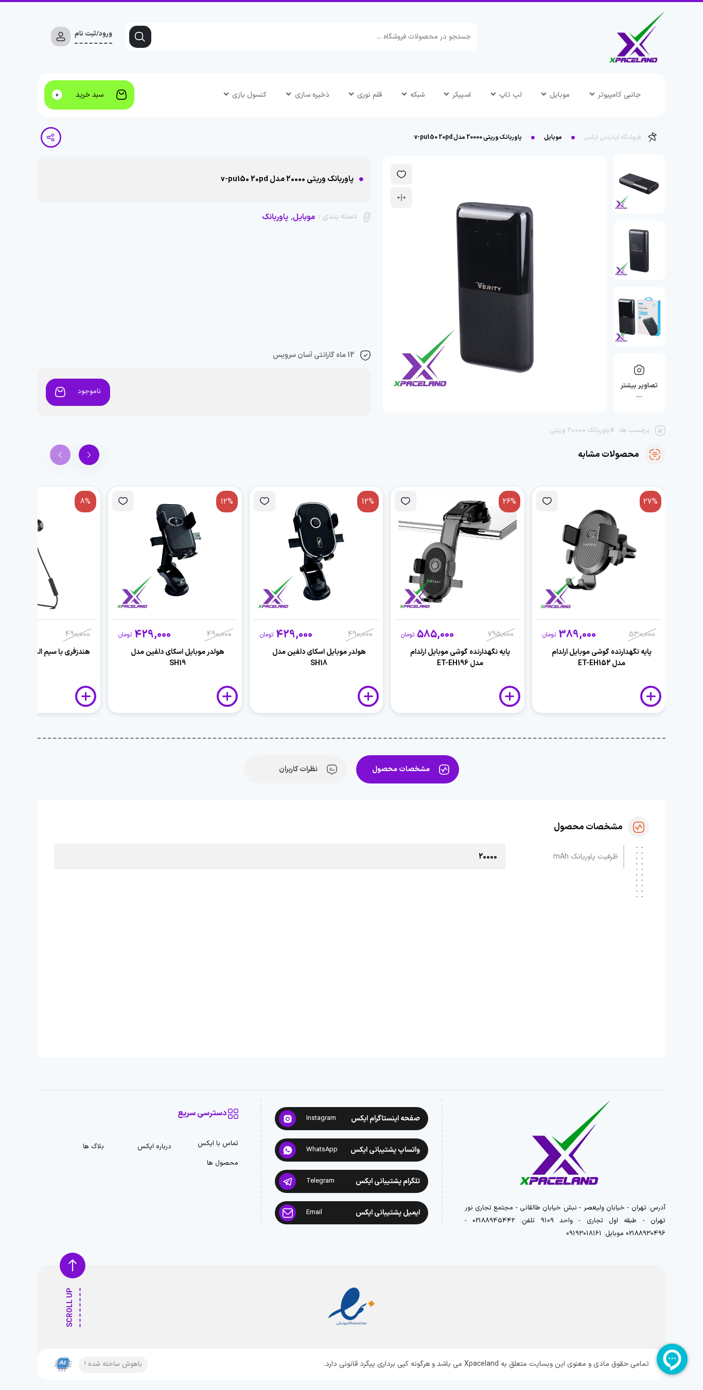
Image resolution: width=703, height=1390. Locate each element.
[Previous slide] (60, 454)
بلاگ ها (93, 1147)
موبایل (560, 95)
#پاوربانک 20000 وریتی (582, 431)
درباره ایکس (154, 1147)
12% (368, 501)
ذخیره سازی (312, 95)
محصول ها (222, 1163)
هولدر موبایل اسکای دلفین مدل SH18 (319, 658)
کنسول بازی (249, 95)
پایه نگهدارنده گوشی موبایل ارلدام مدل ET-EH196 (460, 658)
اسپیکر (461, 95)
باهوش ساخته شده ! (113, 1364)
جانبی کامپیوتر (619, 95)
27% (650, 501)
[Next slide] (89, 454)
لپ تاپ (510, 95)
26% (509, 501)
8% (85, 501)
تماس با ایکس (218, 1144)
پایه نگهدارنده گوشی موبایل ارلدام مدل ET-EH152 (602, 658)
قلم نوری (369, 95)
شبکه (417, 95)
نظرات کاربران (298, 769)
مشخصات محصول (401, 769)
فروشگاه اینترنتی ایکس (612, 137)
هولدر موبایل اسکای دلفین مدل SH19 (177, 658)
